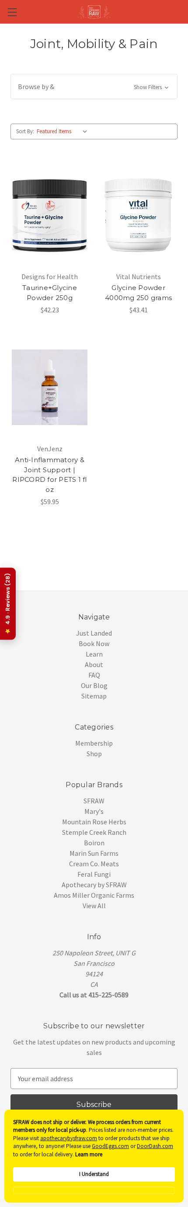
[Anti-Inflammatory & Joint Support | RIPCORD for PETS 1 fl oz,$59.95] (49, 387)
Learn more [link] (88, 1154)
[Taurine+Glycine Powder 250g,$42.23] (49, 215)
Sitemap (94, 696)
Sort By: (25, 131)
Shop (94, 753)
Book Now (94, 643)
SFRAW (94, 800)
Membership (94, 743)
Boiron (94, 842)
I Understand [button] (94, 1174)
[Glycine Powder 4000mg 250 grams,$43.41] (138, 215)
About (94, 664)
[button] (94, 86)
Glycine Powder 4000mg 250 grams (138, 293)
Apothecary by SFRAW (94, 884)
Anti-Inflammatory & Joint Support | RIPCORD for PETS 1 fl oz (49, 475)
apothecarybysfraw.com (68, 1138)
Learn (94, 654)
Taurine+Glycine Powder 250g (49, 293)
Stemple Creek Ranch (94, 832)
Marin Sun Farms (94, 853)
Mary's (94, 811)
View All (94, 905)
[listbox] (63, 131)
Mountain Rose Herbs (94, 821)
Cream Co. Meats (94, 863)
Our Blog (94, 685)
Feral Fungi (94, 874)
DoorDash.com (155, 1146)
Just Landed (94, 633)
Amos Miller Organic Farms (94, 895)
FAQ (94, 675)
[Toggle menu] (12, 12)
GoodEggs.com (110, 1146)
